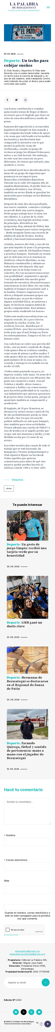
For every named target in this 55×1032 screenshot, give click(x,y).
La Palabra (24, 5)
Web (6, 880)
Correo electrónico (16, 860)
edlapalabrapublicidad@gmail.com (27, 954)
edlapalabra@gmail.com (27, 951)
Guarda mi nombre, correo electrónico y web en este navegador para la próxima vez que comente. (27, 915)
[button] (48, 7)
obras (9, 488)
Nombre (9, 835)
